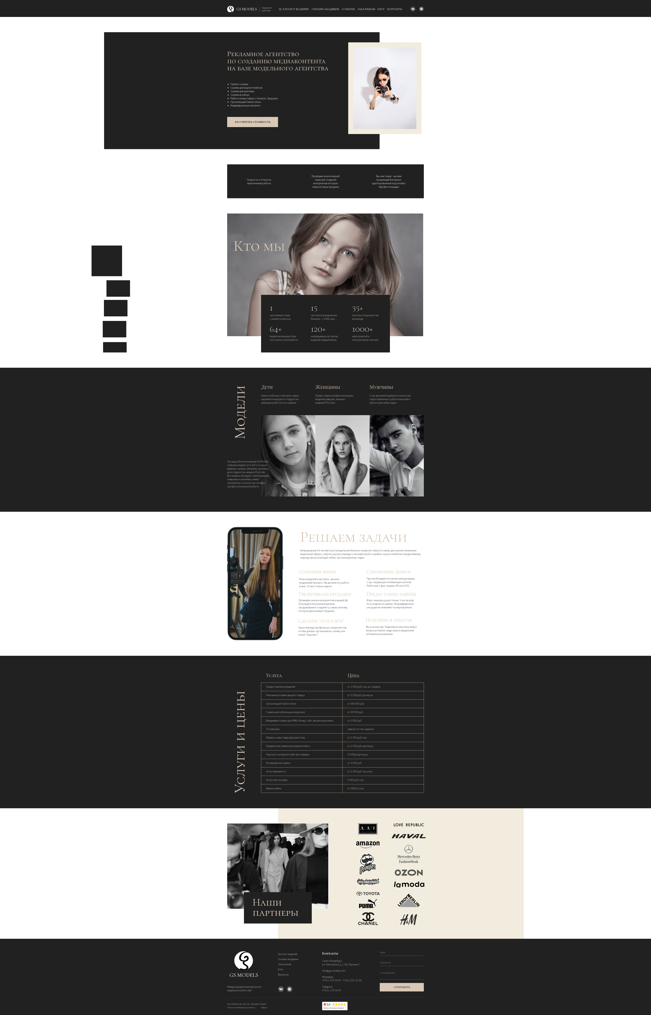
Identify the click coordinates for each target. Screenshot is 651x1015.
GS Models (246, 9)
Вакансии (283, 974)
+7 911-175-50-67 (331, 990)
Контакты (394, 9)
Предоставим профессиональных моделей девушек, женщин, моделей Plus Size (334, 399)
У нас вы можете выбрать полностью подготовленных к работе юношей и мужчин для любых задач (390, 399)
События (348, 9)
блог (381, 9)
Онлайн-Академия (288, 959)
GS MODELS (243, 975)
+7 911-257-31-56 (352, 980)
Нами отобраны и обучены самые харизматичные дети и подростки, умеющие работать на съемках (280, 399)
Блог (280, 969)
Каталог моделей (287, 954)
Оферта (264, 1007)
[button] (252, 122)
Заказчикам (366, 9)
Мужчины (381, 387)
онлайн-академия (325, 9)
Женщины (327, 387)
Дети (267, 387)
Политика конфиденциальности (241, 1007)
